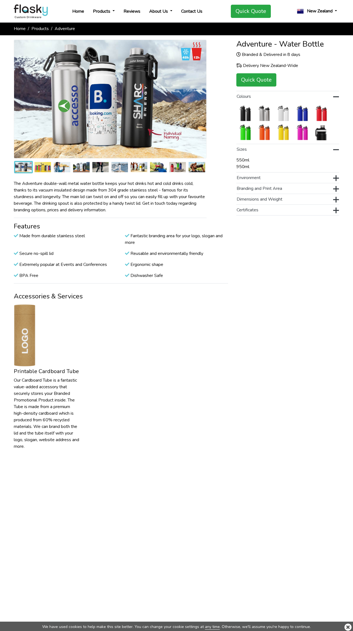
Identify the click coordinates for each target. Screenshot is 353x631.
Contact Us (191, 11)
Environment (249, 178)
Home (78, 11)
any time (212, 626)
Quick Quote (251, 11)
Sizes (242, 149)
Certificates (247, 210)
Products (102, 11)
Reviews (132, 11)
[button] (317, 11)
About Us (159, 11)
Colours (244, 96)
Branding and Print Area (259, 188)
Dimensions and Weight (259, 199)
